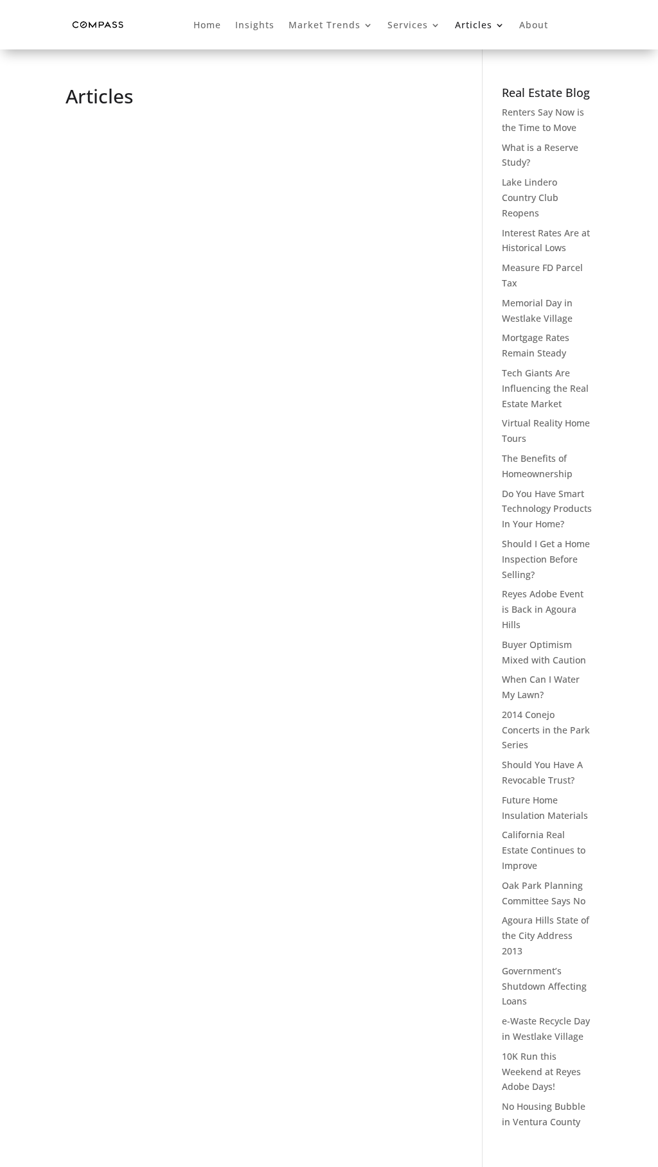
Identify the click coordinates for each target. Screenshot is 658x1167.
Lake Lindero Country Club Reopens (530, 197)
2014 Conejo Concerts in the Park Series (546, 729)
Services (407, 25)
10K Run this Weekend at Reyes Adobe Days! (541, 1071)
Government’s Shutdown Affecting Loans (544, 986)
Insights (254, 25)
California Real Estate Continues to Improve (543, 850)
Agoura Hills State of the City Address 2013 (545, 935)
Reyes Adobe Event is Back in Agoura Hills (542, 609)
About (533, 25)
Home (207, 25)
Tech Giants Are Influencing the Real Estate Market (545, 388)
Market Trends (324, 25)
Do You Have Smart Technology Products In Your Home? (547, 509)
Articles (473, 25)
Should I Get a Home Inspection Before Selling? (546, 559)
